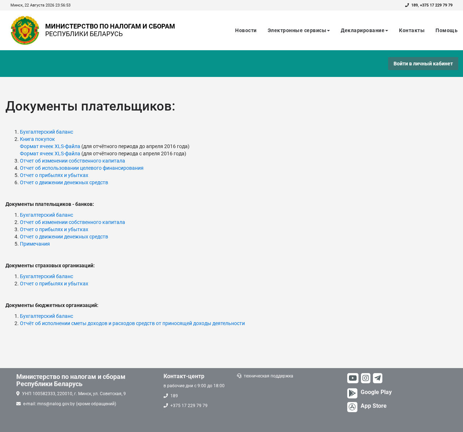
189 (414, 5)
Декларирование (363, 30)
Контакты (412, 30)
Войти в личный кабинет (423, 63)
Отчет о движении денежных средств (64, 182)
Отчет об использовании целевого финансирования (82, 168)
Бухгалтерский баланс (46, 132)
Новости (246, 30)
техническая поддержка (268, 376)
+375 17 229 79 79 (436, 5)
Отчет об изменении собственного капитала (72, 161)
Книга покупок (37, 139)
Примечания (35, 244)
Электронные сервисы (297, 30)
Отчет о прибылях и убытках (54, 175)
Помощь (447, 30)
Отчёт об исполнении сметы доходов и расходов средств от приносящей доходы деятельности (132, 323)
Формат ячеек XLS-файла (50, 146)
